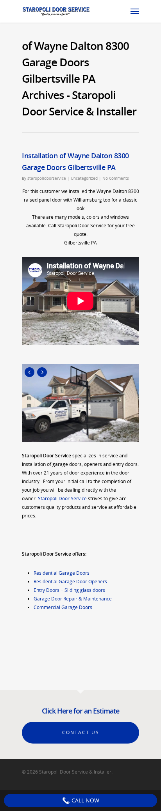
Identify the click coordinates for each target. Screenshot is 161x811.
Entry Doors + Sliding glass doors (69, 590)
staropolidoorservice (46, 178)
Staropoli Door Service (62, 498)
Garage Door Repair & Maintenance (73, 598)
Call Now (84, 800)
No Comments (115, 178)
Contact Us (80, 732)
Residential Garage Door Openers (70, 581)
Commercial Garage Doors (63, 607)
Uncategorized (84, 178)
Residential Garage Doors (61, 573)
